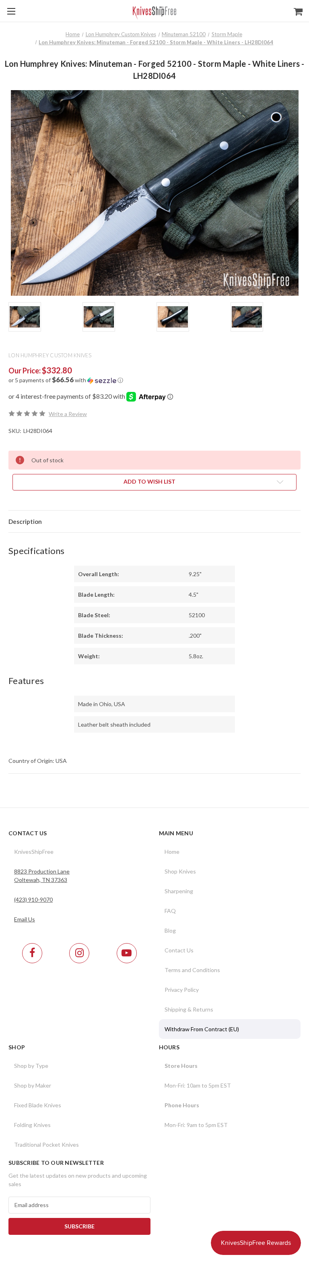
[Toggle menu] (11, 11)
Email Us (24, 919)
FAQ (170, 910)
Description (25, 521)
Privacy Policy (182, 989)
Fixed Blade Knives (37, 1105)
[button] (154, 380)
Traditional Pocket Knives (46, 1144)
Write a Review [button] (68, 413)
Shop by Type (31, 1065)
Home (172, 851)
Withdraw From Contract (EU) (202, 1029)
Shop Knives (180, 871)
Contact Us (179, 950)
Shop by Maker (32, 1085)
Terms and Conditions (192, 969)
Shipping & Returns (189, 1009)
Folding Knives (32, 1124)
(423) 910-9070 (33, 899)
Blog (170, 930)
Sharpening (179, 891)
